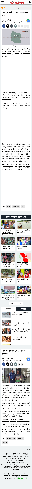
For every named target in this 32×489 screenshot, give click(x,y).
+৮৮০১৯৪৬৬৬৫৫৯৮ (18, 460)
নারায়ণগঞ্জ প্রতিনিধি (8, 358)
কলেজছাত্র (16, 207)
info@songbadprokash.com (17, 462)
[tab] (8, 309)
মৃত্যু (23, 207)
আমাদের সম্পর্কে (6, 450)
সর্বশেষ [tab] (8, 309)
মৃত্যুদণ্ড (5, 442)
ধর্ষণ (14, 438)
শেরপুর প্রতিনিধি (7, 20)
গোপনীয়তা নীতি (20, 450)
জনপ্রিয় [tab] (23, 309)
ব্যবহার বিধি (13, 450)
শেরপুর (8, 207)
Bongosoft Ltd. (22, 478)
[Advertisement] (16, 74)
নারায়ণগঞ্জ (20, 438)
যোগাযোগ (27, 450)
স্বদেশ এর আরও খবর (16, 304)
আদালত (8, 438)
